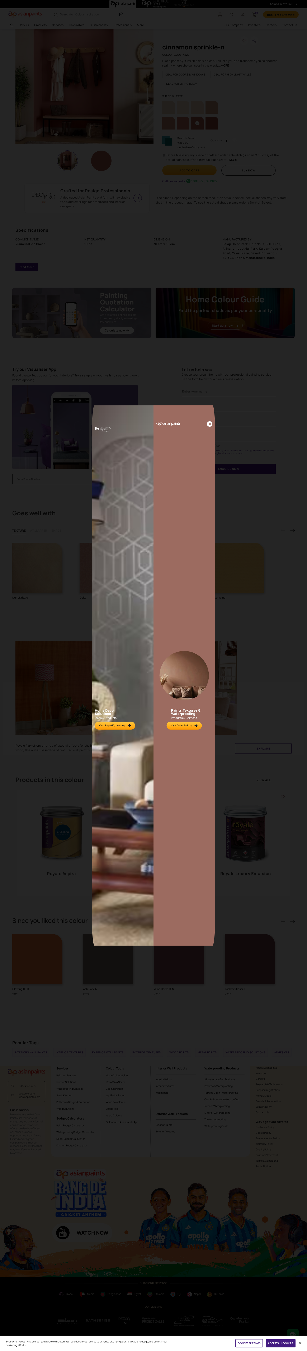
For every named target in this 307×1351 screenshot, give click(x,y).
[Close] (210, 424)
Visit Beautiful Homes (112, 725)
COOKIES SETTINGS (249, 1343)
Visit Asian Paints (181, 725)
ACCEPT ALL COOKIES (280, 1343)
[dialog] (153, 675)
